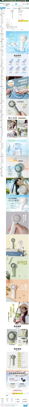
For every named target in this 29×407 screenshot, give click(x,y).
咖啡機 (1, 77)
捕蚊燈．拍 (2, 107)
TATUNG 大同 (2, 69)
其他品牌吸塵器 (2, 38)
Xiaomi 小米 (2, 19)
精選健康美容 (2, 176)
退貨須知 (12, 399)
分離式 (1, 137)
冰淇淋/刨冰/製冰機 (2, 79)
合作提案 (7, 401)
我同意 (25, 405)
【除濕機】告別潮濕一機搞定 (3, 11)
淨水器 (1, 82)
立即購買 (20, 393)
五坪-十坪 (1, 139)
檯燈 (1, 104)
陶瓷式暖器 (2, 64)
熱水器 (1, 169)
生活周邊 (1, 172)
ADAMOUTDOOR (2, 55)
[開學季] (14, 1)
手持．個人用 (13, 6)
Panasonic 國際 (2, 128)
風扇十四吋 (2, 61)
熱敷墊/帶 (1, 97)
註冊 (24, 3)
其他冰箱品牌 (2, 148)
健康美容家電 (1, 86)
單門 (1, 149)
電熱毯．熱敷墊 (2, 63)
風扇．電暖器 (8, 6)
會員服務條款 (2, 401)
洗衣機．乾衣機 (1, 156)
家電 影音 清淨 (3, 6)
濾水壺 (1, 81)
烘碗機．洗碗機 (2, 85)
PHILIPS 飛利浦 (2, 67)
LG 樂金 (1, 17)
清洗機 (1, 40)
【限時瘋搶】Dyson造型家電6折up (3, 10)
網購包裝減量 (12, 401)
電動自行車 (2, 95)
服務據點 (7, 399)
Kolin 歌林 (1, 131)
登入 (23, 3)
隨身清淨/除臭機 (2, 46)
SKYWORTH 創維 (2, 22)
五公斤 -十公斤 (2, 166)
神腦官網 (2, 399)
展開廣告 (28, 0)
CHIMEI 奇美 (2, 20)
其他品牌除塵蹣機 (2, 39)
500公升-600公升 (2, 155)
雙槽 (1, 164)
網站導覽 (2, 402)
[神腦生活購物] (5, 4)
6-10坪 (1, 48)
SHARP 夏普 (2, 29)
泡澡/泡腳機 (2, 99)
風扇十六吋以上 (2, 62)
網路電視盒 (2, 126)
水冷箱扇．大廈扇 (2, 59)
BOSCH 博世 (2, 71)
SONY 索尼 (2, 15)
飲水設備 (1, 83)
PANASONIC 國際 (2, 158)
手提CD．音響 (2, 125)
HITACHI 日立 (2, 27)
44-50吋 (1, 24)
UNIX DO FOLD (2, 89)
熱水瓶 (1, 84)
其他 (1, 109)
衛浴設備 (1, 171)
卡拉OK (1, 123)
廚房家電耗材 (2, 115)
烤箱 (1, 73)
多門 (1, 151)
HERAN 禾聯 (2, 144)
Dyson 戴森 (2, 34)
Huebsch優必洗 (2, 162)
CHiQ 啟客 (1, 18)
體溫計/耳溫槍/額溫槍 (2, 101)
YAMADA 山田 (2, 135)
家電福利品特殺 (2, 12)
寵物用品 (1, 110)
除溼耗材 (1, 113)
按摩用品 (1, 93)
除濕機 (1, 26)
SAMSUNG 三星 (2, 16)
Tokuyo (1, 87)
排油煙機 (1, 170)
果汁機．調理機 (2, 75)
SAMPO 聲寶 (2, 133)
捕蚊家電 (1, 105)
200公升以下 (2, 153)
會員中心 (23, 4)
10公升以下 (2, 31)
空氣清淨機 (1, 41)
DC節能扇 (1, 57)
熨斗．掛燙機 (2, 106)
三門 (1, 150)
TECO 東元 (2, 53)
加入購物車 (15, 393)
